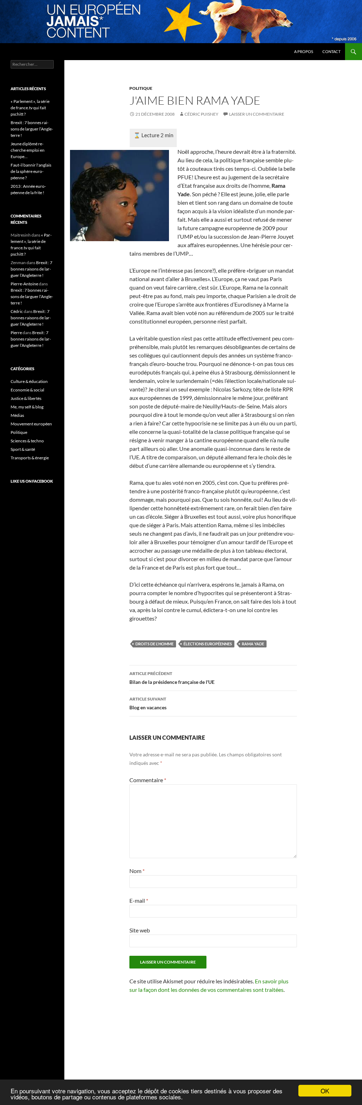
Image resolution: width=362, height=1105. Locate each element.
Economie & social (27, 389)
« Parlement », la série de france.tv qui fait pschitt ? (30, 108)
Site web (139, 930)
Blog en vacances (148, 703)
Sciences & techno (27, 440)
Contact (331, 51)
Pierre (16, 332)
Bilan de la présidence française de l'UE (172, 678)
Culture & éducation (29, 381)
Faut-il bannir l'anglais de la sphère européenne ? (31, 171)
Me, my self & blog (27, 406)
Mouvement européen (31, 423)
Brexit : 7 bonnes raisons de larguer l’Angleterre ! (32, 129)
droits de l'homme (154, 643)
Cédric (17, 311)
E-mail (138, 900)
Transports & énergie (30, 457)
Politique (140, 88)
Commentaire (147, 780)
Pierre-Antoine (24, 283)
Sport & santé (23, 449)
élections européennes (207, 643)
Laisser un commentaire (256, 114)
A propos (303, 51)
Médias (17, 415)
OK (325, 1090)
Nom (137, 870)
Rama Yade (253, 643)
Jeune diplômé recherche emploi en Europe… (28, 150)
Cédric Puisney (201, 114)
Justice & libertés (26, 398)
